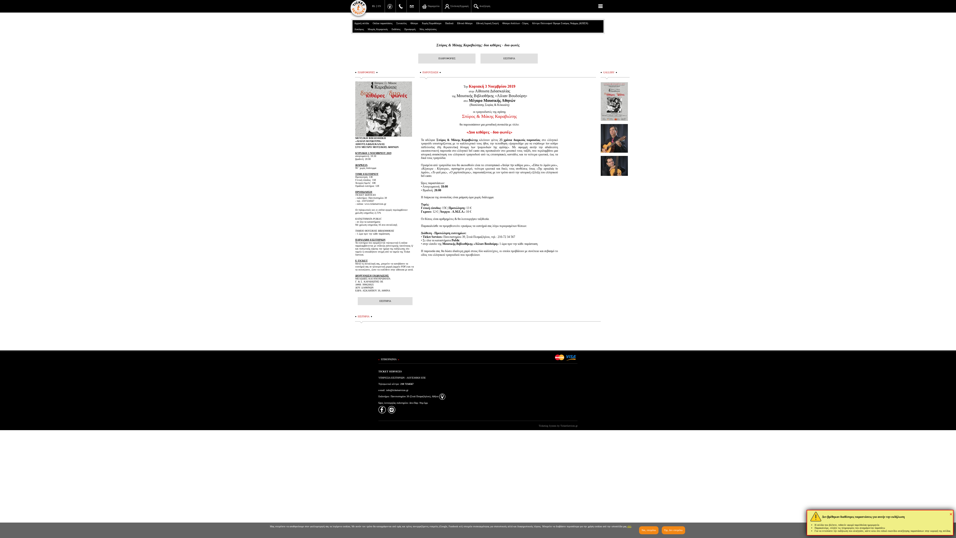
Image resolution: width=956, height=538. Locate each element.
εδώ (629, 526)
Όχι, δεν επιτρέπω (673, 530)
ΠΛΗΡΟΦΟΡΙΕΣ (447, 58)
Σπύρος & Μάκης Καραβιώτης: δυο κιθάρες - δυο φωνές (478, 45)
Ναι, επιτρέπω (649, 530)
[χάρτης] (442, 396)
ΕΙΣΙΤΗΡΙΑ (509, 58)
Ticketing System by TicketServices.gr (558, 425)
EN (379, 6)
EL (373, 6)
